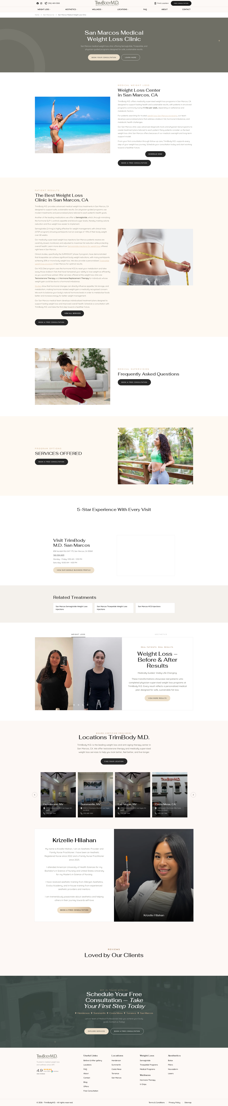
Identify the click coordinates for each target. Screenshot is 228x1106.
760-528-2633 (58, 555)
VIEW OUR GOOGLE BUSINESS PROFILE (74, 570)
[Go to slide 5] (87, 705)
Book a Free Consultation (134, 163)
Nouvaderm (173, 1069)
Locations (122, 9)
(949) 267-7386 (162, 813)
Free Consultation (90, 1091)
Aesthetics (70, 9)
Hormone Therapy (147, 1080)
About (165, 9)
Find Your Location (114, 761)
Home (37, 15)
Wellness (96, 9)
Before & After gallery (92, 1060)
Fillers (170, 1065)
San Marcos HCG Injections (149, 606)
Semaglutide (145, 1060)
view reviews (41, 1074)
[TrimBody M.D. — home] (107, 3)
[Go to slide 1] (69, 705)
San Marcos (146, 1013)
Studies (38, 286)
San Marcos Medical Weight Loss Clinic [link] (72, 15)
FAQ (145, 9)
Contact (186, 9)
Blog (85, 1082)
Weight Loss (43, 9)
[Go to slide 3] (78, 705)
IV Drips (143, 1084)
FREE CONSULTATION (181, 3)
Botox (170, 1060)
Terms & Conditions (157, 1102)
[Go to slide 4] (83, 705)
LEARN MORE (130, 57)
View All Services (72, 313)
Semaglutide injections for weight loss (84, 246)
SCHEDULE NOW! (155, 154)
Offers (86, 1086)
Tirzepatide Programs (149, 1065)
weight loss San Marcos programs (162, 115)
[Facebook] (38, 3)
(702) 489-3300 (51, 813)
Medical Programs (147, 1069)
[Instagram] (41, 3)
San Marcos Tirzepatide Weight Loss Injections (112, 608)
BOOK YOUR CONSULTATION (104, 57)
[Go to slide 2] (74, 705)
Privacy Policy (174, 1102)
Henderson (84, 1013)
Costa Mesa (116, 1013)
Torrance (131, 1013)
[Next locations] (193, 794)
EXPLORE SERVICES (96, 1031)
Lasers (170, 1073)
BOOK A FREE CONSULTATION (74, 910)
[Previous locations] (34, 794)
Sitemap (188, 1102)
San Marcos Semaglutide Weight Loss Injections (71, 608)
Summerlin (99, 1013)
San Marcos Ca (48, 15)
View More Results (157, 698)
